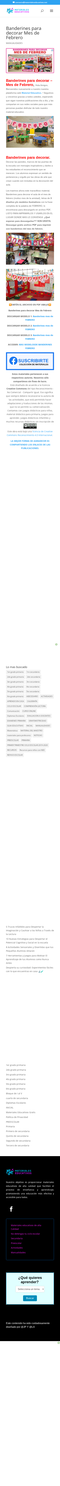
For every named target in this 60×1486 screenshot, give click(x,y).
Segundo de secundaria (18, 1140)
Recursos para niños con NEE (32, 750)
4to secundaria (32, 686)
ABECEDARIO (32, 696)
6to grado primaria (15, 696)
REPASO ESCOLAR (15, 755)
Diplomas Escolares (15, 716)
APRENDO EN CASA (15, 701)
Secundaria (17, 1238)
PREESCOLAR (12, 740)
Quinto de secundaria (17, 1135)
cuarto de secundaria (17, 1098)
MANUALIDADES (14, 43)
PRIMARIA (26, 740)
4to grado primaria (15, 686)
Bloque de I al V (14, 1093)
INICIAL (29, 725)
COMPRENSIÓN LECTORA (35, 706)
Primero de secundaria (18, 1131)
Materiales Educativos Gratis (20, 1112)
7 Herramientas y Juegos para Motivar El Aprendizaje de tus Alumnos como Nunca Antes (27, 959)
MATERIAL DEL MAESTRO (31, 730)
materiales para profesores (19, 735)
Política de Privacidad (17, 1117)
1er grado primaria (15, 672)
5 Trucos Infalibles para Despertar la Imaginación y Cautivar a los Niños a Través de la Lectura (30, 930)
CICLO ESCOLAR (14, 706)
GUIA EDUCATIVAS (15, 725)
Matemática (12, 730)
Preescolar (16, 1243)
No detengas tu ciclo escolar (25, 1233)
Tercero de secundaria (17, 1145)
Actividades (17, 1247)
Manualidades (18, 1252)
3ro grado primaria (16, 1074)
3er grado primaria (15, 681)
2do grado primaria (15, 677)
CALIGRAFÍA (32, 701)
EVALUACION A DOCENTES (38, 716)
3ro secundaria (33, 681)
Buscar (30, 1298)
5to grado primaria (15, 691)
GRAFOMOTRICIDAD (37, 720)
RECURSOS (12, 750)
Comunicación (13, 711)
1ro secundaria (33, 672)
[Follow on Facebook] (11, 1209)
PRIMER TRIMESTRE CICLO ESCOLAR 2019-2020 (27, 745)
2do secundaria (33, 677)
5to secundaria (32, 691)
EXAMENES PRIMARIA (16, 720)
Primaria (10, 1126)
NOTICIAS (38, 735)
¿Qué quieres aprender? (30, 1280)
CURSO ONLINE (29, 711)
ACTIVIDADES (47, 696)
